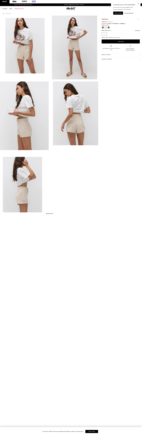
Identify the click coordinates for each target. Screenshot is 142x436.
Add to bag (120, 41)
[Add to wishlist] (138, 19)
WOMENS (4, 8)
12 (119, 34)
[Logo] (71, 10)
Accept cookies (91, 431)
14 (124, 34)
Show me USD (118, 13)
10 (114, 34)
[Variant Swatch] (103, 27)
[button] (4, 1)
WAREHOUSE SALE (19, 8)
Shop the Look (49, 213)
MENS (10, 8)
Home (3, 13)
